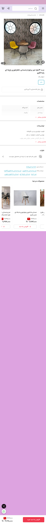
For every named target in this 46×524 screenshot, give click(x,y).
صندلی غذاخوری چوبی (11, 174)
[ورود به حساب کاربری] (8, 8)
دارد (41, 82)
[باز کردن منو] (42, 8)
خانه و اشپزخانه (31, 15)
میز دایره (33, 174)
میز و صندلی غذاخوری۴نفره (12, 171)
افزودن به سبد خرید (33, 520)
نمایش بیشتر (42, 117)
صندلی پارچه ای (25, 174)
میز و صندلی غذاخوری (29, 171)
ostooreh (41, 15)
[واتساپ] (4, 511)
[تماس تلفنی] (4, 506)
